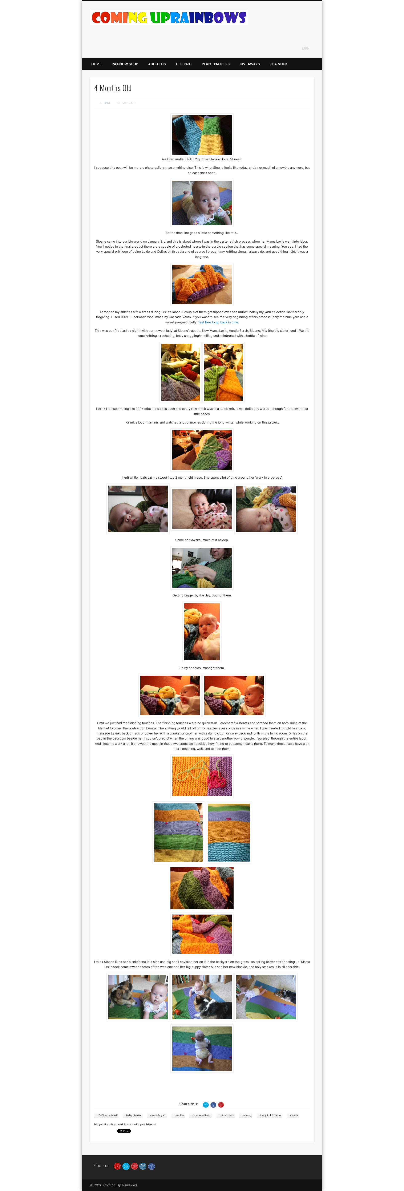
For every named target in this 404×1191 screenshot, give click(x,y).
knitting (247, 1115)
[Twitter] (126, 1166)
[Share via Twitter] (206, 1104)
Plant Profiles (216, 64)
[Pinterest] (134, 1166)
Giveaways (250, 64)
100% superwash (107, 1115)
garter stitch (227, 1115)
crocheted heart (202, 1115)
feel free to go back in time (218, 322)
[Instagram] (142, 1166)
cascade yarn (158, 1115)
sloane (294, 1115)
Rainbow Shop (125, 64)
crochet (179, 1115)
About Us (157, 64)
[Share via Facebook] (213, 1104)
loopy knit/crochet (271, 1115)
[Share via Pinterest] (221, 1104)
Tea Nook (279, 64)
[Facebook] (151, 1166)
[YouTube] (117, 1166)
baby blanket (134, 1115)
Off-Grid (184, 64)
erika (107, 102)
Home (96, 64)
